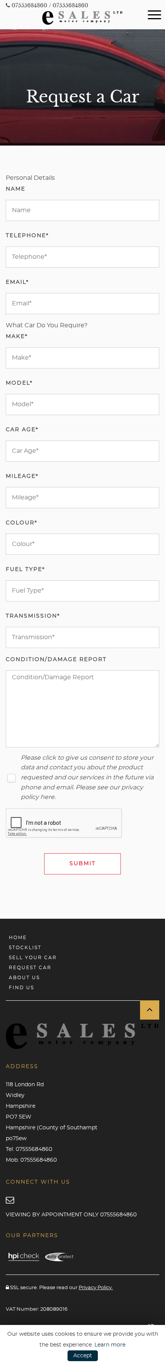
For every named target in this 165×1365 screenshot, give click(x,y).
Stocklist (25, 947)
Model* (19, 383)
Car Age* (22, 429)
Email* (17, 282)
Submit (82, 863)
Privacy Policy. (96, 1287)
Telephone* (27, 235)
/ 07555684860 (68, 5)
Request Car (30, 967)
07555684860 (28, 5)
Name (15, 189)
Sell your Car (33, 957)
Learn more (109, 1345)
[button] (149, 1010)
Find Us (21, 987)
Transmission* (33, 616)
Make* (17, 336)
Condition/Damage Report (56, 659)
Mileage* (22, 476)
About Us (24, 977)
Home (18, 937)
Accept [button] (82, 1355)
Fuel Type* (25, 569)
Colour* (21, 523)
